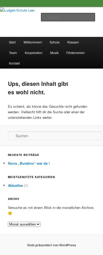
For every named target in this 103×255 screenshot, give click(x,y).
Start (12, 42)
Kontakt (14, 63)
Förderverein (75, 52)
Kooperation (34, 52)
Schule (55, 42)
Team (13, 52)
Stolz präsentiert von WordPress (51, 245)
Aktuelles (15, 185)
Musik (54, 52)
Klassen (73, 42)
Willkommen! (33, 42)
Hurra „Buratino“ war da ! (29, 163)
